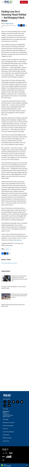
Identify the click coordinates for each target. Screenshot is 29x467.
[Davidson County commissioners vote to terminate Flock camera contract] (6, 296)
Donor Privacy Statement (8, 431)
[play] (2, 465)
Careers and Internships (8, 425)
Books (7, 249)
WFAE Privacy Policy (7, 438)
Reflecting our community (8, 422)
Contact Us (5, 428)
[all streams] (27, 465)
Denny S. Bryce (9, 23)
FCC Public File (6, 434)
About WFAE (5, 419)
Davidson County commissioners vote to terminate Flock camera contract (19, 295)
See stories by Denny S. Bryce (9, 263)
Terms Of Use (6, 441)
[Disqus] (14, 335)
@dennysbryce (17, 240)
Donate (24, 2)
